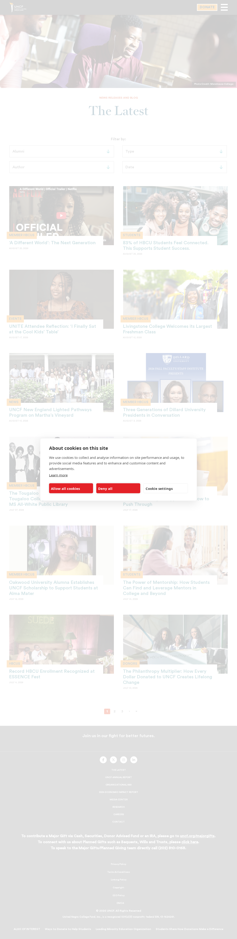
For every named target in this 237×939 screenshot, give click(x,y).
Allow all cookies (65, 488)
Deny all (105, 488)
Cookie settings (159, 488)
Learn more (58, 475)
